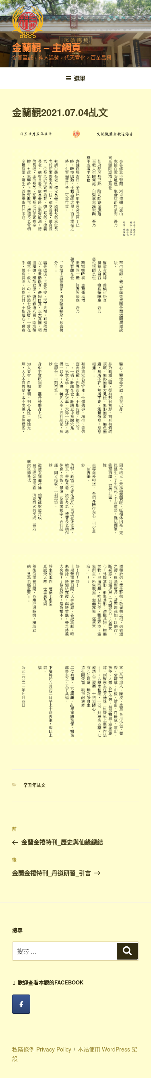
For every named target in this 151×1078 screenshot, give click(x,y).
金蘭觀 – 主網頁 (46, 47)
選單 (79, 78)
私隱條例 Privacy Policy (41, 1049)
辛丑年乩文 (34, 785)
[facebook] (21, 1004)
